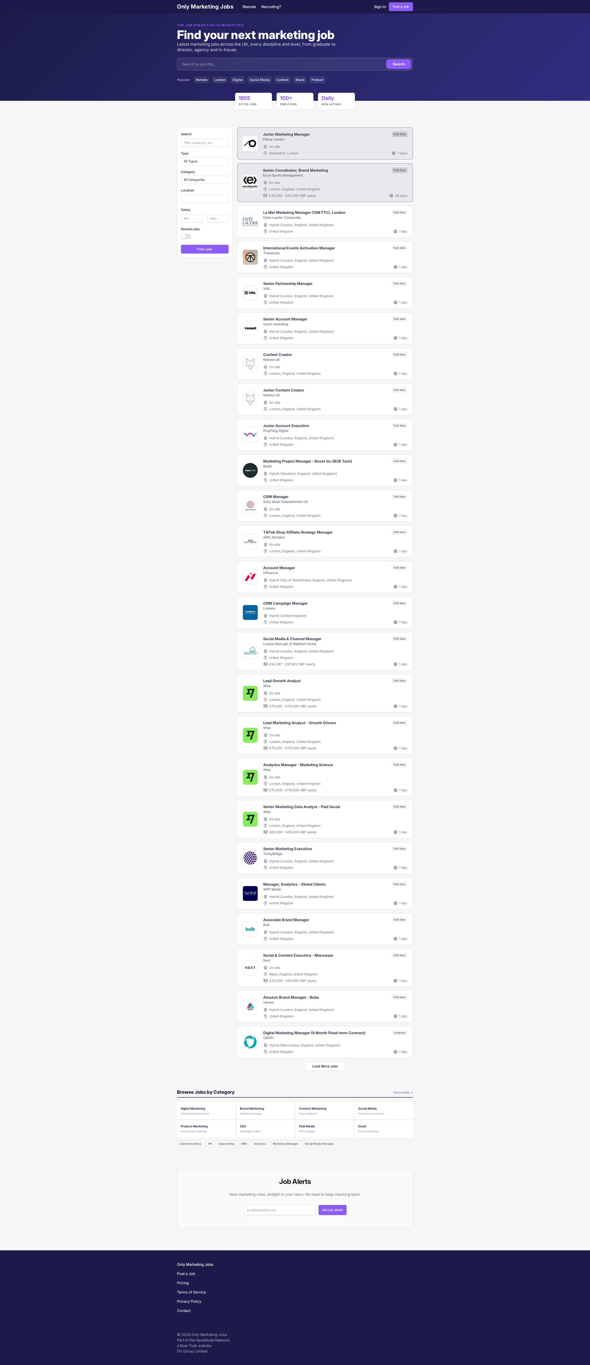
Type (185, 153)
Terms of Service (191, 1292)
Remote (249, 6)
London (220, 80)
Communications (190, 1143)
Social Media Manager (319, 1143)
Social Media (260, 80)
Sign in (380, 6)
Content (283, 80)
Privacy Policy (189, 1301)
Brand (299, 80)
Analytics (260, 1143)
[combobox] (205, 199)
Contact (184, 1310)
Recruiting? (271, 6)
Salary (186, 210)
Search (399, 64)
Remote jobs (190, 229)
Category (188, 172)
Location (187, 190)
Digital (238, 80)
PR (210, 1143)
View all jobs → (403, 1092)
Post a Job (401, 7)
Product (317, 80)
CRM (244, 1143)
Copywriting (226, 1143)
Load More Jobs (325, 1066)
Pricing (183, 1283)
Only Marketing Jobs (205, 6)
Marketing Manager (285, 1143)
